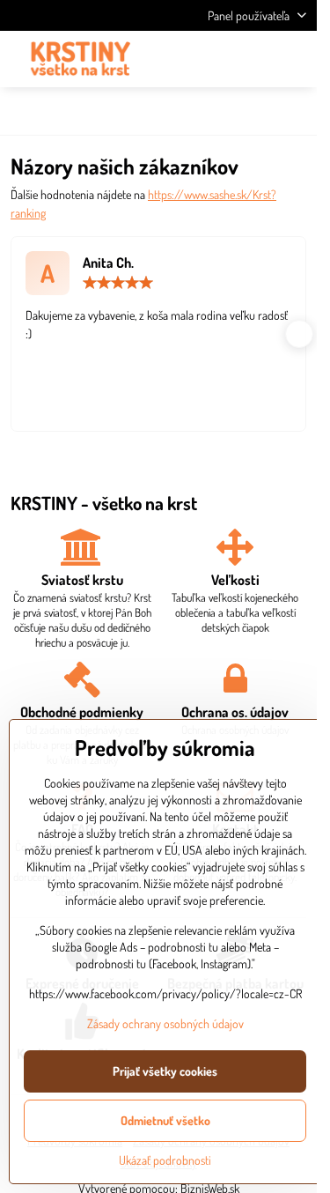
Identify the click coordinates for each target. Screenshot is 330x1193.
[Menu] (296, 59)
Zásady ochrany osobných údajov (165, 1023)
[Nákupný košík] (253, 59)
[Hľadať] (211, 59)
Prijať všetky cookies (165, 1070)
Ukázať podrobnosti (165, 1159)
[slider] (118, 283)
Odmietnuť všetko (165, 1120)
